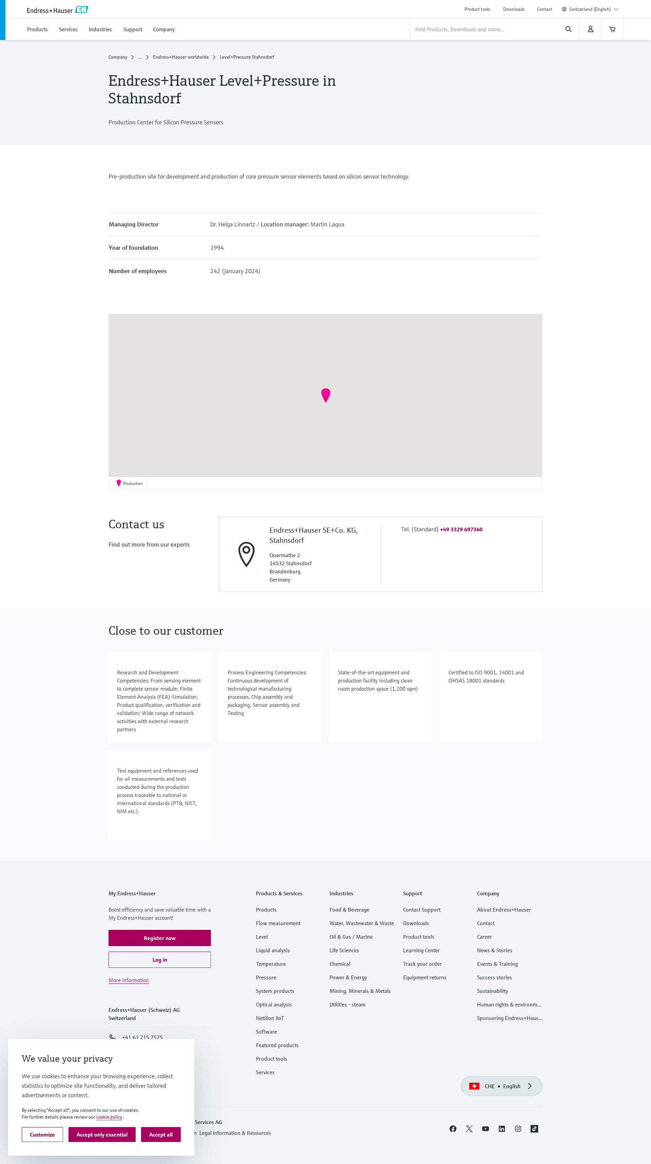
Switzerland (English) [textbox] (590, 9)
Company (117, 57)
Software (266, 1031)
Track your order (422, 963)
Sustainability (492, 990)
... (140, 57)
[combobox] (594, 9)
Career (484, 936)
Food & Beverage (349, 909)
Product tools (477, 9)
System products (275, 990)
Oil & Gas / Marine (351, 936)
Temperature (271, 963)
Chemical (340, 963)
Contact (544, 9)
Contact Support (421, 909)
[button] (326, 395)
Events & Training (497, 963)
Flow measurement (278, 923)
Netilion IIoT (270, 1018)
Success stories (494, 977)
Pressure (266, 977)
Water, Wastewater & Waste (362, 923)
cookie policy (109, 1117)
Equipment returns (425, 977)
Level (262, 936)
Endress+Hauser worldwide (181, 57)
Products (266, 909)
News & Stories (494, 950)
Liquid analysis (273, 950)
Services (265, 1072)
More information (128, 980)
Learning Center (421, 950)
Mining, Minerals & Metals (360, 990)
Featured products (277, 1045)
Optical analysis (274, 1004)
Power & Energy (348, 977)
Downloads (514, 9)
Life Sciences (344, 950)
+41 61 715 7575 (142, 1037)
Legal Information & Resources (235, 1132)
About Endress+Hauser (504, 909)
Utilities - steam (348, 1004)
